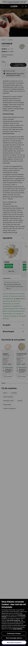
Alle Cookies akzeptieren (14, 642)
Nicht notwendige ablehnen (14, 638)
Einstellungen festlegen (14, 633)
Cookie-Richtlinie (17, 628)
